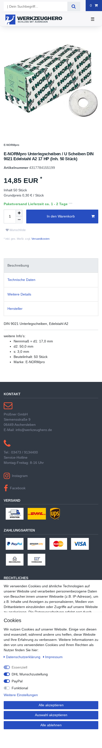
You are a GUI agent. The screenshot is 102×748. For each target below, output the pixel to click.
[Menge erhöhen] (19, 229)
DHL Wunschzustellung (30, 674)
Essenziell (19, 667)
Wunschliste (17, 246)
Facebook (18, 504)
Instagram (20, 492)
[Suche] (73, 6)
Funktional (20, 688)
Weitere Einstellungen (21, 695)
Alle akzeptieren (51, 705)
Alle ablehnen (51, 725)
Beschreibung (18, 281)
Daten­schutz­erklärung (23, 657)
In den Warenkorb (61, 232)
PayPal (17, 681)
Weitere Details (19, 310)
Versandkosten (40, 254)
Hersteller (15, 325)
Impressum (54, 657)
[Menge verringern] (19, 236)
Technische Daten (21, 296)
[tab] (51, 281)
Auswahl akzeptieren (51, 715)
